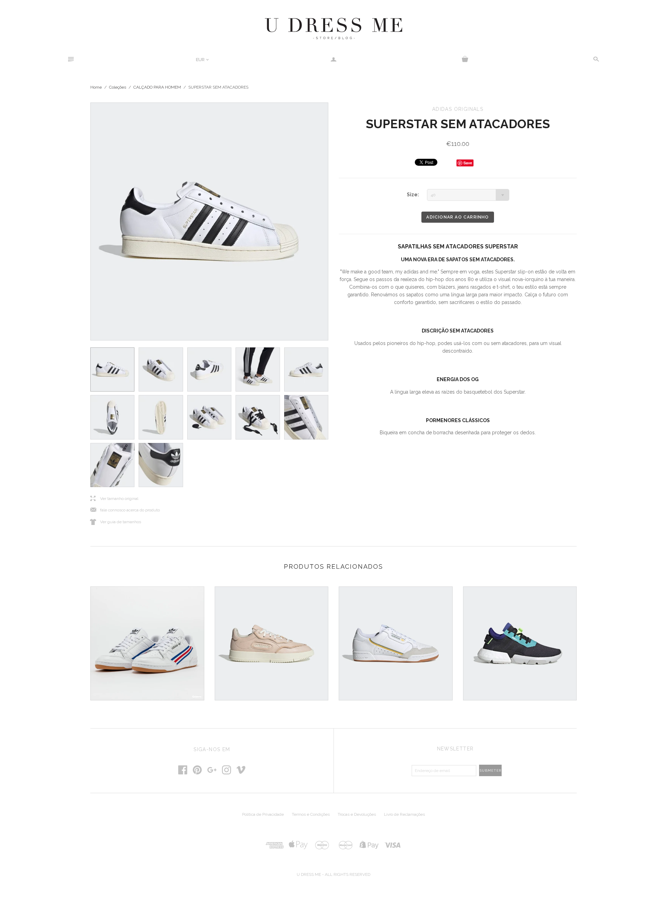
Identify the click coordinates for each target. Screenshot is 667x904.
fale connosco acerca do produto (125, 510)
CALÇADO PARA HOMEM (157, 87)
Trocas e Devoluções (357, 814)
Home (96, 87)
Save (467, 162)
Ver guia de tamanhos (115, 522)
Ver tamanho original (114, 499)
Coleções (117, 87)
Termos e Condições (311, 814)
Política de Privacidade (263, 814)
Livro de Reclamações (404, 814)
